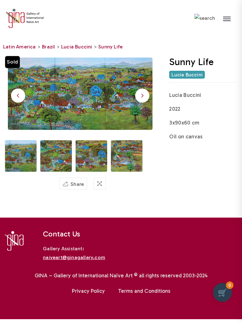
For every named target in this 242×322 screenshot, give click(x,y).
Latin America (19, 47)
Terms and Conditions (144, 291)
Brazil (48, 47)
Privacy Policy (88, 291)
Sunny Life (110, 47)
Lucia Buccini (76, 47)
